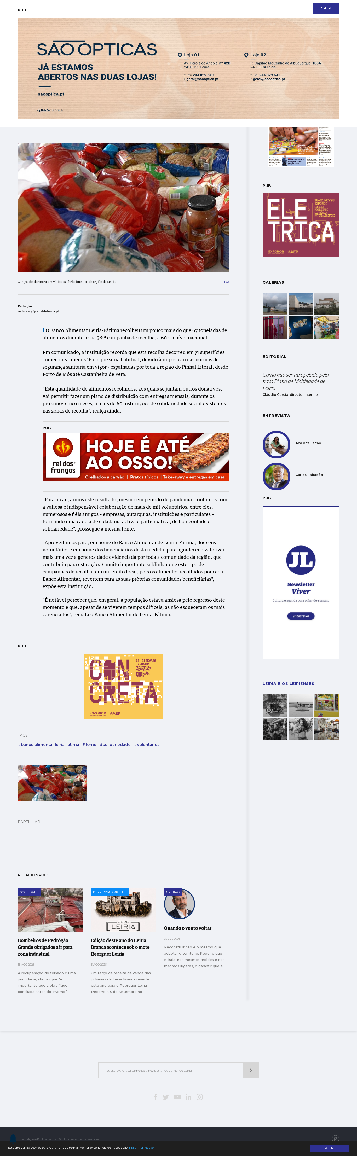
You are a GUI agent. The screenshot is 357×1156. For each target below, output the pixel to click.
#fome (89, 744)
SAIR (326, 8)
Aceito (329, 1148)
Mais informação (141, 1147)
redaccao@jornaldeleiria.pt (38, 311)
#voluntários (146, 744)
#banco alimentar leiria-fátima (48, 744)
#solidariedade (115, 744)
